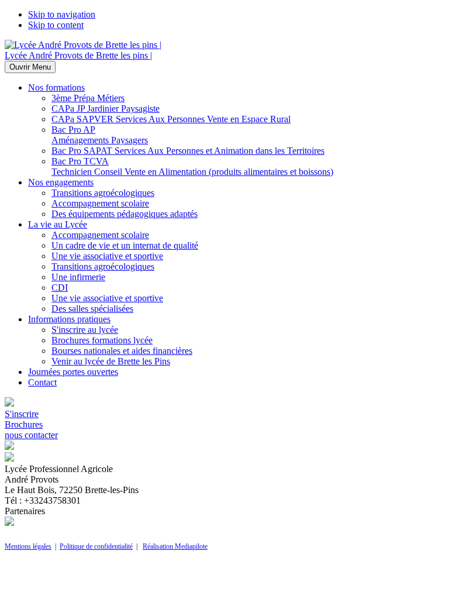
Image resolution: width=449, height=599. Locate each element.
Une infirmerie (78, 277)
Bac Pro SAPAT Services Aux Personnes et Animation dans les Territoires (187, 151)
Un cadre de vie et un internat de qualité (124, 245)
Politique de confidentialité (96, 546)
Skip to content (56, 25)
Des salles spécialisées (92, 309)
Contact (42, 382)
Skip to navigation (61, 14)
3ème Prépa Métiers (88, 98)
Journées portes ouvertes (73, 372)
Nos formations (56, 87)
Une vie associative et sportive (107, 256)
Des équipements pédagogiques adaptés (124, 214)
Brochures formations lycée (102, 340)
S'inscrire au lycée (84, 330)
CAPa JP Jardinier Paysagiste (105, 108)
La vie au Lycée (57, 224)
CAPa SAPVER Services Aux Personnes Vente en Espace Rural (171, 119)
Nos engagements (61, 182)
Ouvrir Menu (30, 67)
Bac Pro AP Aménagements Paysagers (99, 135)
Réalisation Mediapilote (175, 546)
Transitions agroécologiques (102, 193)
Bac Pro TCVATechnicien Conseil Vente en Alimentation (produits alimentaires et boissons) (192, 166)
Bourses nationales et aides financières (121, 351)
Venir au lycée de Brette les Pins (110, 361)
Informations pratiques (69, 319)
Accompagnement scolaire (100, 203)
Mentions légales (28, 546)
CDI (59, 287)
